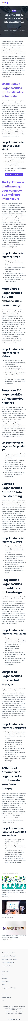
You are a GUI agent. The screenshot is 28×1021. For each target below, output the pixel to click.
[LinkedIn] (16, 1019)
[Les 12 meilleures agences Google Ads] (14, 907)
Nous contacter (6, 997)
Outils (3, 985)
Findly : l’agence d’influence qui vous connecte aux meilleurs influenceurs (13, 190)
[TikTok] (19, 1019)
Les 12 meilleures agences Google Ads (13, 915)
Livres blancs (6, 981)
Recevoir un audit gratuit (14, 174)
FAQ (3, 1000)
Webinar (4, 978)
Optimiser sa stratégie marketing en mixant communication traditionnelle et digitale (14, 892)
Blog (3, 975)
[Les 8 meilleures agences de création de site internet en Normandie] (14, 928)
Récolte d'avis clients (8, 962)
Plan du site (18, 1013)
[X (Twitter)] (11, 1019)
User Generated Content (9, 959)
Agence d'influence (7, 966)
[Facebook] (8, 1019)
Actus (14, 10)
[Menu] (25, 2)
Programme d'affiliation (9, 988)
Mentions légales (10, 1012)
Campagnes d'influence (9, 956)
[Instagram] (14, 1019)
